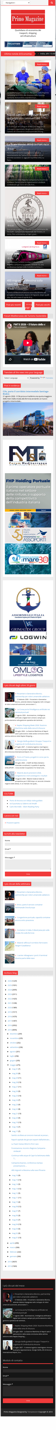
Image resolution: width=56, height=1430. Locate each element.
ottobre (13, 1042)
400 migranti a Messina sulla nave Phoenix (28, 1170)
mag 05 (15, 1220)
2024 (10, 989)
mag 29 (15, 1078)
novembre (14, 1038)
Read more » (42, 64)
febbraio (13, 1252)
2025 (10, 985)
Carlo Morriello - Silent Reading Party (24, 806)
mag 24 (15, 1100)
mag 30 (15, 1073)
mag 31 (15, 1069)
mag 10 (15, 1202)
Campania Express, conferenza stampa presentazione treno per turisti (27, 250)
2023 (10, 994)
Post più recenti (13, 304)
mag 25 (15, 1095)
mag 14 (15, 1184)
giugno (13, 1060)
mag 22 (15, 1109)
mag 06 (15, 1215)
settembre (14, 1047)
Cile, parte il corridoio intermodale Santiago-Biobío (26, 392)
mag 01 (15, 1237)
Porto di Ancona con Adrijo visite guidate (26, 800)
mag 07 (15, 1211)
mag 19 (15, 1122)
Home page (28, 306)
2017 (10, 1021)
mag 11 (15, 1197)
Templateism (32, 1412)
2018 (10, 1016)
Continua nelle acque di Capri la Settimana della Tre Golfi (26, 219)
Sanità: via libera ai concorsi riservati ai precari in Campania (26, 82)
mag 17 (15, 1131)
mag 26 (15, 1091)
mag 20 (15, 1118)
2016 (10, 1025)
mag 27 (15, 1087)
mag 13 (15, 1188)
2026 (10, 981)
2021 (10, 1003)
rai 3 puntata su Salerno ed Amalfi (23, 803)
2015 (10, 1030)
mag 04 (15, 1224)
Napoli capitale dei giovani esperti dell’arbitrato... (30, 1139)
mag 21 (15, 1113)
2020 (10, 1007)
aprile (12, 1243)
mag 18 (15, 1127)
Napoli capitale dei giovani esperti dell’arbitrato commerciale (28, 116)
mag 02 (15, 1233)
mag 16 (15, 1175)
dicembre (14, 1034)
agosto (13, 1051)
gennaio (13, 1256)
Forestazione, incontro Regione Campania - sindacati (26, 169)
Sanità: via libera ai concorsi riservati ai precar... (30, 1135)
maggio (13, 1065)
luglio (12, 1056)
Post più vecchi (43, 304)
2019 (10, 1012)
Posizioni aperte (13, 822)
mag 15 (15, 1180)
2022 (10, 998)
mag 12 (15, 1193)
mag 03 (15, 1229)
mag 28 (15, 1082)
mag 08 (15, 1206)
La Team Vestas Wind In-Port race (28, 144)
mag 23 (15, 1104)
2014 (10, 1261)
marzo (12, 1247)
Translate (49, 378)
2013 (10, 1266)
